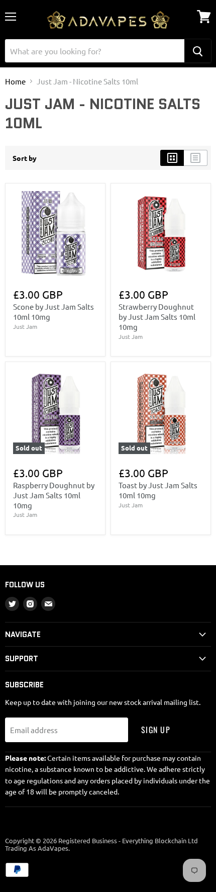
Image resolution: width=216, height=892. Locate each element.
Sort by (25, 158)
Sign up (155, 730)
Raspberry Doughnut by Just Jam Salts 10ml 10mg (53, 494)
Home (15, 81)
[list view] (195, 158)
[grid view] (172, 158)
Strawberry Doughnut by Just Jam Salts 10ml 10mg (157, 316)
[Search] (197, 50)
